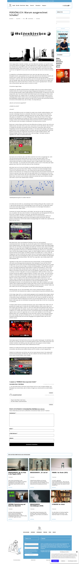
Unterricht (58, 60)
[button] (76, 551)
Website (11, 438)
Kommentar (12, 413)
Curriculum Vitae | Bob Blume (16, 384)
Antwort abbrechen (40, 409)
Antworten (51, 392)
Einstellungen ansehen (72, 560)
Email (57, 19)
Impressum (48, 560)
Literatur (58, 65)
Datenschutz (33, 560)
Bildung (58, 58)
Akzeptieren (55, 560)
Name (11, 428)
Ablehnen (63, 560)
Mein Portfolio (22, 5)
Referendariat (59, 61)
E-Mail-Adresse (13, 433)
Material (58, 66)
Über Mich (17, 5)
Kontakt (14, 5)
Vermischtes (59, 63)
